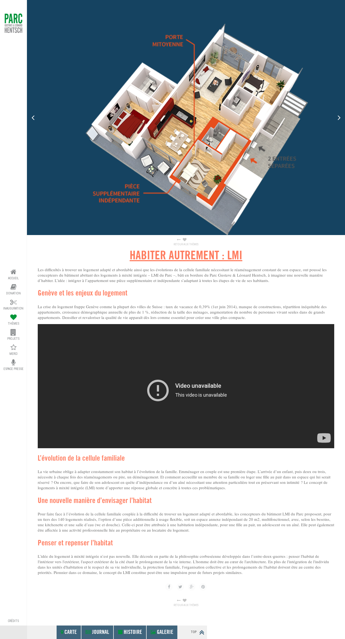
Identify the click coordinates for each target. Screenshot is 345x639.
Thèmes (13, 323)
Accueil (13, 278)
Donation (13, 293)
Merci (13, 354)
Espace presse (13, 369)
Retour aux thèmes (186, 244)
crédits (13, 621)
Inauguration (13, 308)
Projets (13, 339)
